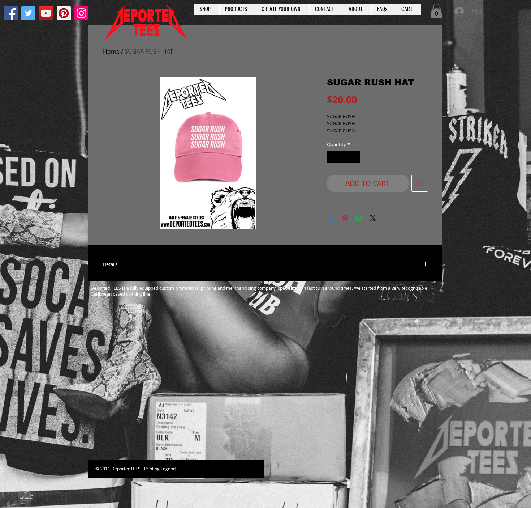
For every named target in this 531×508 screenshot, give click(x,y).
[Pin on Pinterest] (345, 217)
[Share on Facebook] (331, 217)
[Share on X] (372, 217)
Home (111, 51)
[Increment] (355, 157)
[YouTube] (46, 13)
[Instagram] (81, 13)
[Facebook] (11, 13)
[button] (436, 11)
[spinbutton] (344, 157)
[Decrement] (332, 157)
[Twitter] (28, 13)
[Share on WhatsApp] (359, 217)
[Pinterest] (64, 13)
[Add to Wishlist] (419, 183)
